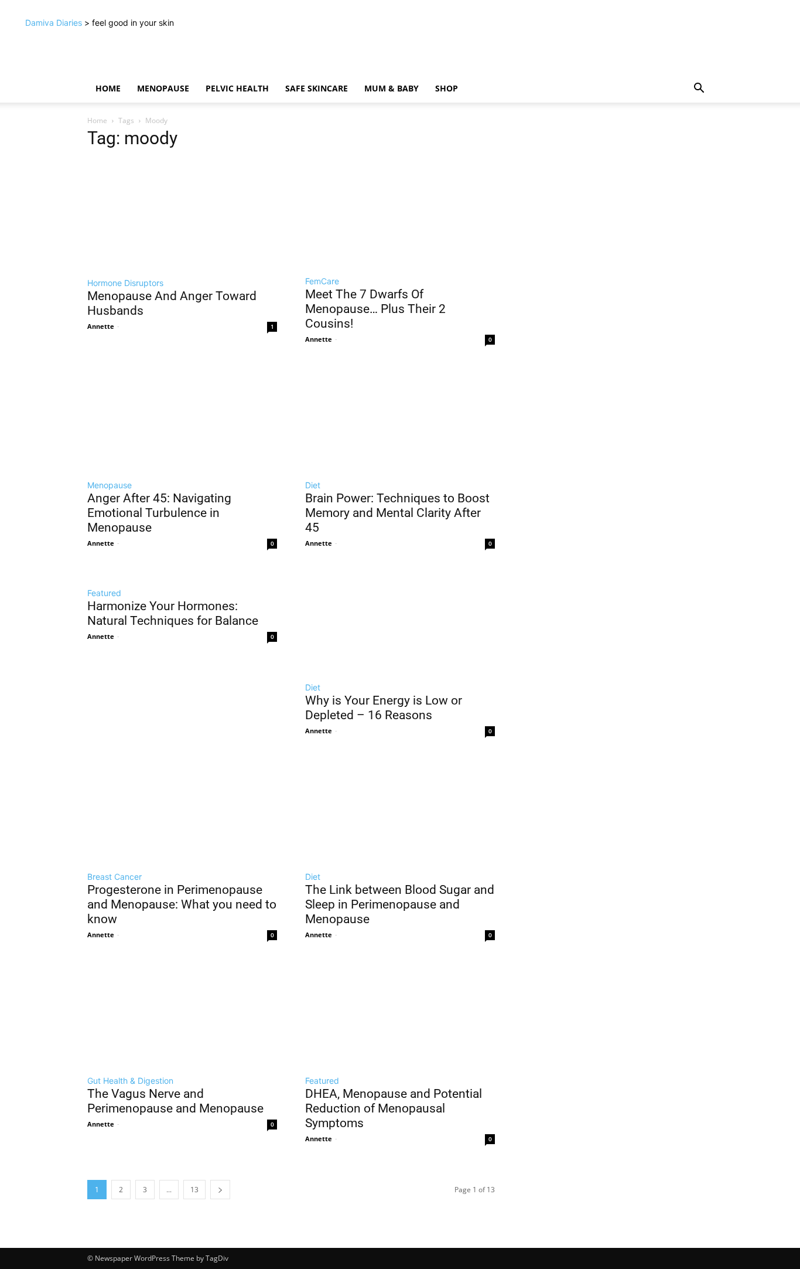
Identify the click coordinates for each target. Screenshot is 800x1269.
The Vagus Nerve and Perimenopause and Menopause (175, 1101)
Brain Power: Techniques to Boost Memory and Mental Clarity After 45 (397, 513)
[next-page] (220, 1189)
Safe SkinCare (316, 88)
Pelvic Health (237, 88)
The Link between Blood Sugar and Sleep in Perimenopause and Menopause (399, 904)
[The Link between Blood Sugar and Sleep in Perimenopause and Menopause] (400, 808)
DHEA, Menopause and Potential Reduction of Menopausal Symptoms (393, 1108)
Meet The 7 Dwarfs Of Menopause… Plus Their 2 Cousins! (375, 309)
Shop (446, 88)
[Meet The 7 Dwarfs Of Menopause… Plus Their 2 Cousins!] (400, 214)
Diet (312, 485)
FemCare (322, 281)
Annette (100, 326)
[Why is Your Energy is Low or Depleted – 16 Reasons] (400, 620)
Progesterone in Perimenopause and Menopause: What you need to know (181, 904)
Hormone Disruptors (125, 283)
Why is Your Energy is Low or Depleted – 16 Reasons (383, 707)
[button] (699, 89)
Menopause (163, 88)
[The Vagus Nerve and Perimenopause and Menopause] (182, 1012)
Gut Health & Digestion (130, 1081)
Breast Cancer (114, 877)
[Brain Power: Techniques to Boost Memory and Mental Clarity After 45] (400, 417)
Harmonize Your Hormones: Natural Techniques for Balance (172, 613)
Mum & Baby (391, 88)
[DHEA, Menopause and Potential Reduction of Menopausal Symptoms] (400, 1012)
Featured (104, 593)
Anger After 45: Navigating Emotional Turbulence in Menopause (159, 513)
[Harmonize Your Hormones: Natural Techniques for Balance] (182, 573)
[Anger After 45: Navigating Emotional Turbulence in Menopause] (182, 417)
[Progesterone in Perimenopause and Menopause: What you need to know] (182, 808)
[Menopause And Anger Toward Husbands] (182, 215)
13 (194, 1190)
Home (108, 88)
